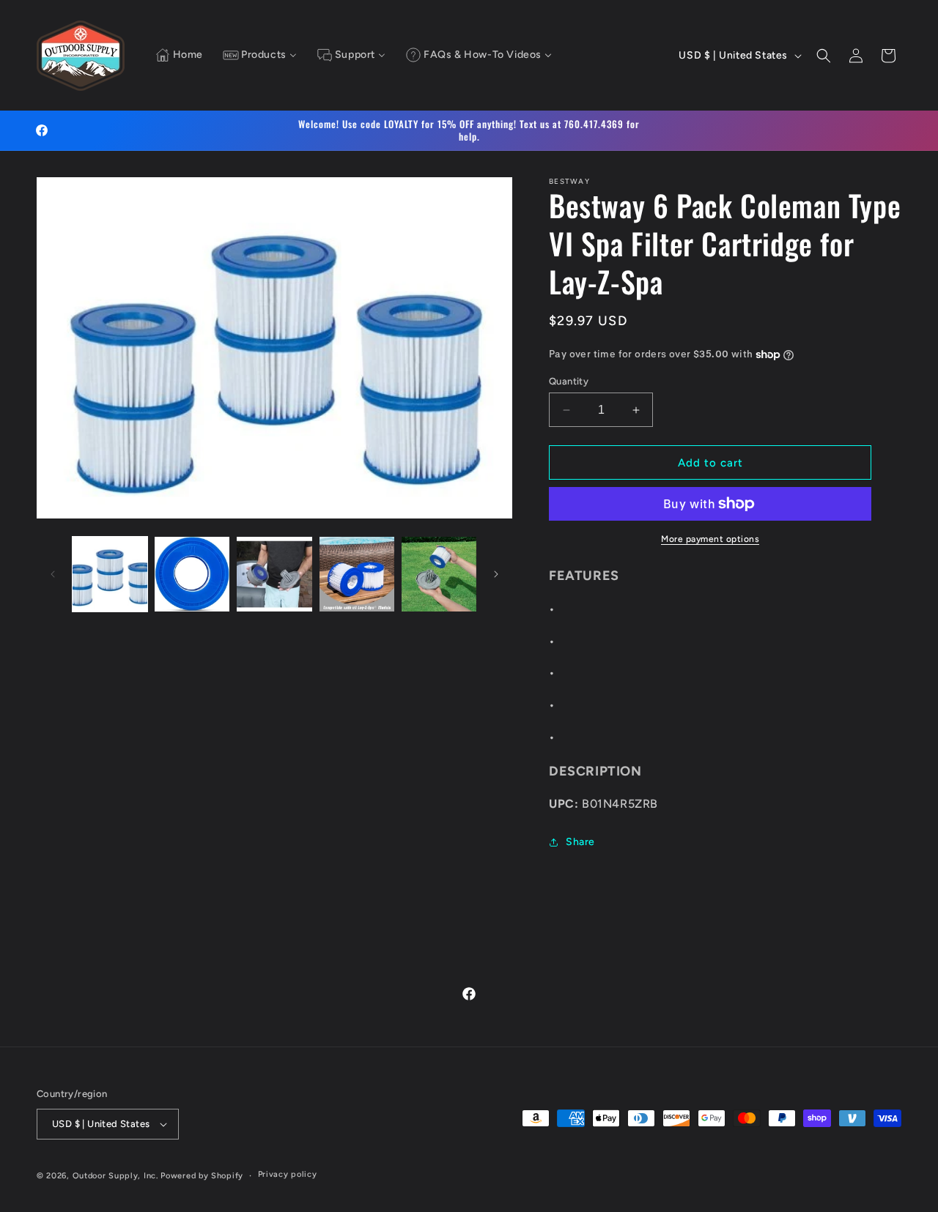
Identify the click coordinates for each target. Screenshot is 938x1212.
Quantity (568, 381)
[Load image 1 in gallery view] (110, 574)
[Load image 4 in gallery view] (357, 574)
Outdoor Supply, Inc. (115, 1176)
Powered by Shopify (201, 1176)
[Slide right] (496, 574)
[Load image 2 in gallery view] (192, 574)
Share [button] (580, 842)
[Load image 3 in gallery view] (274, 574)
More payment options (710, 539)
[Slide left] (53, 574)
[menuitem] (179, 56)
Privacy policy (287, 1174)
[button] (824, 56)
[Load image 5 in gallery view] (439, 574)
